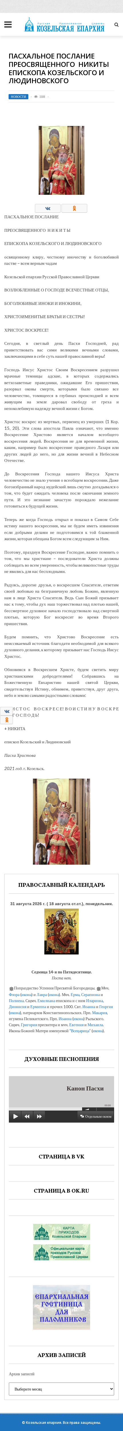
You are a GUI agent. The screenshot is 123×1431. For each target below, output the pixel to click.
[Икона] (61, 930)
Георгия (106, 1006)
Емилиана (46, 1000)
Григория (29, 1024)
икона (26, 994)
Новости (18, 97)
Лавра (42, 994)
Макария (99, 1012)
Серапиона (90, 994)
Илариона (94, 1000)
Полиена (16, 1000)
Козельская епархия (43, 1422)
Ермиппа (38, 1006)
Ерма (75, 994)
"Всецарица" (80, 1030)
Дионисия (17, 1006)
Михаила (95, 1024)
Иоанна (88, 1006)
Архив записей (22, 1373)
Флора (14, 994)
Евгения (76, 1024)
